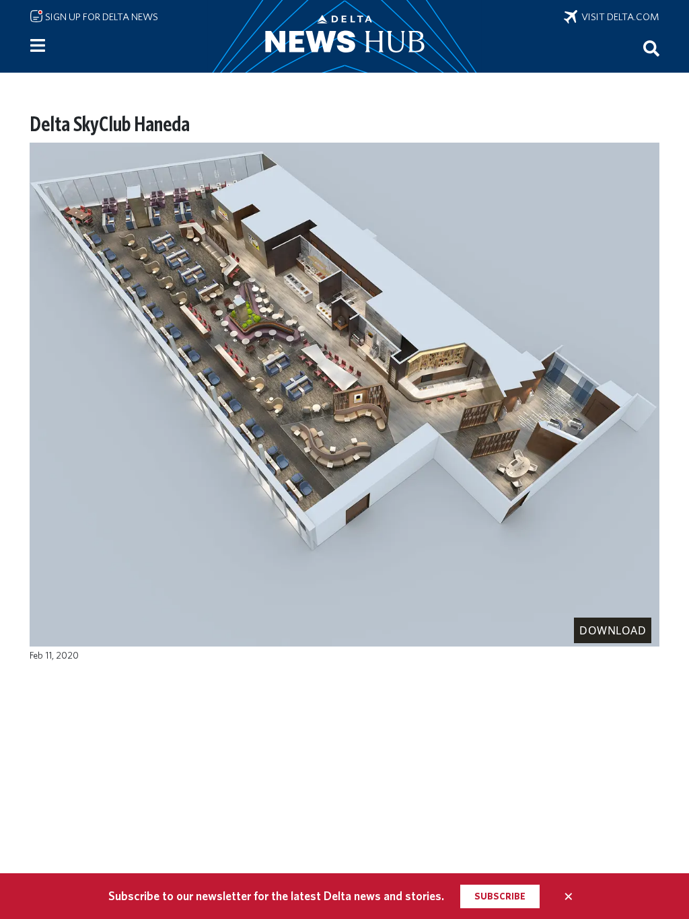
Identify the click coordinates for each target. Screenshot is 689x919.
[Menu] (37, 46)
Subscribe (499, 896)
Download (612, 630)
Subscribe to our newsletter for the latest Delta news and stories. (276, 896)
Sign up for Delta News (100, 17)
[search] (651, 48)
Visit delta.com (618, 17)
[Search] (651, 48)
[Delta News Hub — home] (344, 36)
